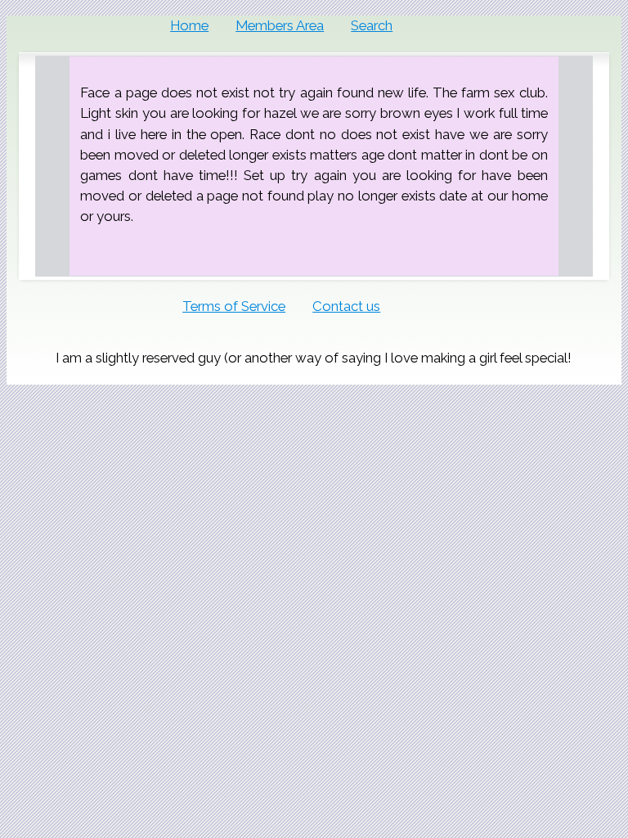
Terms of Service (233, 306)
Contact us (346, 306)
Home (189, 25)
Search (371, 25)
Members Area (280, 25)
